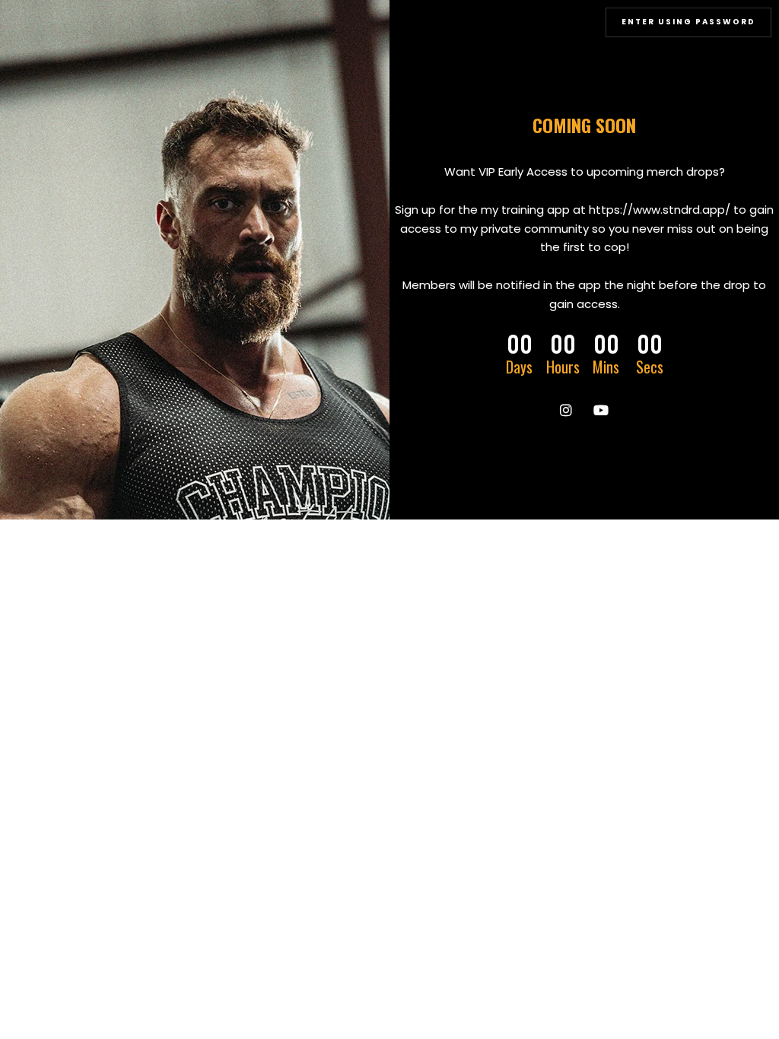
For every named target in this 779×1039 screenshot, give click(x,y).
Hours (563, 366)
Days (519, 366)
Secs (649, 366)
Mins (606, 366)
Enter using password (688, 21)
